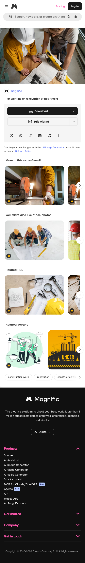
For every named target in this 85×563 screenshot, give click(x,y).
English (42, 432)
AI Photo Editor (23, 151)
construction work (18, 377)
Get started (12, 514)
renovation (43, 377)
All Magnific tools (15, 503)
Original (25, 34)
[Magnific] (42, 400)
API (6, 494)
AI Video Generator (16, 470)
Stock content (13, 479)
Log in (75, 6)
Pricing (60, 6)
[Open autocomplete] (8, 16)
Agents (11, 489)
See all (36, 160)
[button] (42, 432)
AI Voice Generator (16, 474)
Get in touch (13, 536)
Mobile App (11, 498)
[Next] (79, 185)
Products (10, 448)
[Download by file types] (74, 111)
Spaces (8, 455)
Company (11, 525)
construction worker (69, 377)
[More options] (59, 135)
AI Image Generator (53, 147)
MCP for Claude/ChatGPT (24, 484)
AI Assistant (11, 460)
